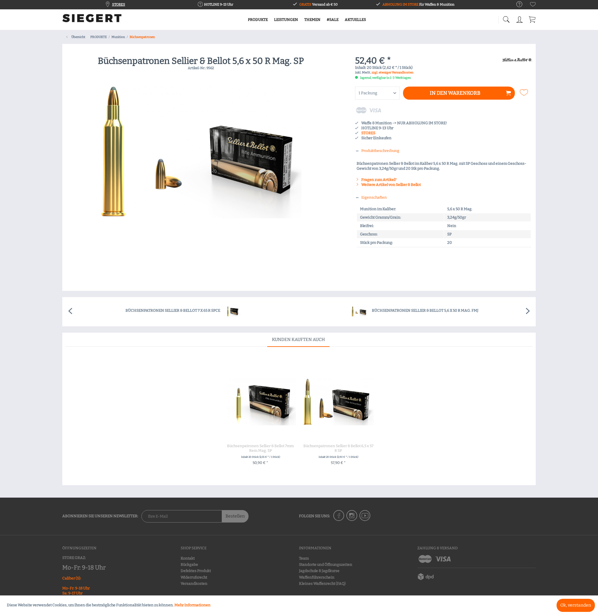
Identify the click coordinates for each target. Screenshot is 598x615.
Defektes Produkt (196, 571)
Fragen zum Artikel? (378, 179)
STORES (118, 4)
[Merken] (525, 92)
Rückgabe (189, 564)
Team (304, 558)
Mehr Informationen (192, 605)
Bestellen (235, 516)
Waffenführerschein (317, 577)
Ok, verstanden (575, 605)
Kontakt (188, 558)
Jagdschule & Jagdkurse (319, 571)
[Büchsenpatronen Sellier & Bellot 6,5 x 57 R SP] (338, 402)
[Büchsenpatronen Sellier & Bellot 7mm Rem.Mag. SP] (260, 402)
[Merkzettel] (533, 5)
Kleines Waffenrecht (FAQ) (322, 583)
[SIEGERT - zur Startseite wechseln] (91, 20)
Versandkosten (194, 583)
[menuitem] (516, 4)
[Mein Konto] (520, 18)
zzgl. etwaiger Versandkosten (392, 72)
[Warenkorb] (532, 18)
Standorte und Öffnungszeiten (325, 564)
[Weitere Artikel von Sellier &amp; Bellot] (517, 67)
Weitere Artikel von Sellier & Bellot (391, 184)
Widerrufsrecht (194, 577)
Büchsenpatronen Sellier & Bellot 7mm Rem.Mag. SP (260, 448)
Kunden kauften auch (298, 339)
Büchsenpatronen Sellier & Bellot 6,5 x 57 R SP (338, 448)
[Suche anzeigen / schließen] (506, 18)
